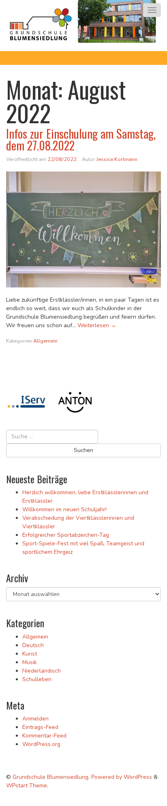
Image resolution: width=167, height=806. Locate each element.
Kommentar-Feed (44, 736)
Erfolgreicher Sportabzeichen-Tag (65, 535)
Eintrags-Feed (40, 727)
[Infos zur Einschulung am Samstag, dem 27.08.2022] (83, 229)
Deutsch (33, 645)
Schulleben (36, 679)
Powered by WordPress (121, 777)
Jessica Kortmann (116, 159)
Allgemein (45, 341)
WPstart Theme (26, 785)
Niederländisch (41, 671)
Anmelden (35, 718)
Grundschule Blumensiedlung (50, 777)
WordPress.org (41, 744)
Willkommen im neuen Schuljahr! (64, 509)
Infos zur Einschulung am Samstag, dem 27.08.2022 (81, 139)
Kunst (29, 654)
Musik (29, 662)
